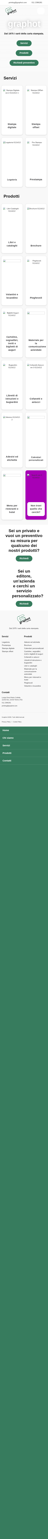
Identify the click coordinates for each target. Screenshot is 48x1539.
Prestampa (6, 645)
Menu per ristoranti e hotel (32, 678)
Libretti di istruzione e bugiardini (32, 661)
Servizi (6, 745)
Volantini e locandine (32, 686)
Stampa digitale (8, 648)
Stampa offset (7, 651)
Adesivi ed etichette (32, 642)
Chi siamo (8, 738)
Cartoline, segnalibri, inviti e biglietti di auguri (33, 652)
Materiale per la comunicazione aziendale (30, 671)
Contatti (7, 760)
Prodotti (7, 753)
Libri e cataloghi (30, 666)
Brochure (28, 645)
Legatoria (6, 642)
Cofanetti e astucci (31, 657)
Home (6, 730)
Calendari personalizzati (34, 648)
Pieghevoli (28, 683)
